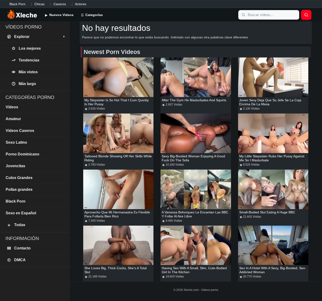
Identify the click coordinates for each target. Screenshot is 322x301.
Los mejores (30, 48)
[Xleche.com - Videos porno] (22, 14)
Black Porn (17, 4)
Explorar (39, 37)
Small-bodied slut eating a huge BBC (267, 212)
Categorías (93, 15)
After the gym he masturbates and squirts (194, 100)
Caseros (60, 4)
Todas (16, 225)
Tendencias (29, 60)
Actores (80, 4)
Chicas (39, 4)
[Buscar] (306, 15)
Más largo (27, 84)
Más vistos (28, 72)
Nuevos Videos (61, 15)
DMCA (16, 260)
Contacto (19, 248)
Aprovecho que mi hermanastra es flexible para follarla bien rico (117, 214)
